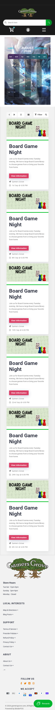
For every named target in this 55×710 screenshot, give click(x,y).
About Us (6, 661)
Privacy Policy (8, 642)
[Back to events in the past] (9, 114)
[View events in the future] (14, 114)
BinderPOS (19, 709)
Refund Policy (8, 638)
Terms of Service (9, 629)
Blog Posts (7, 614)
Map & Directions (9, 610)
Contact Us (7, 647)
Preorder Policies (9, 633)
